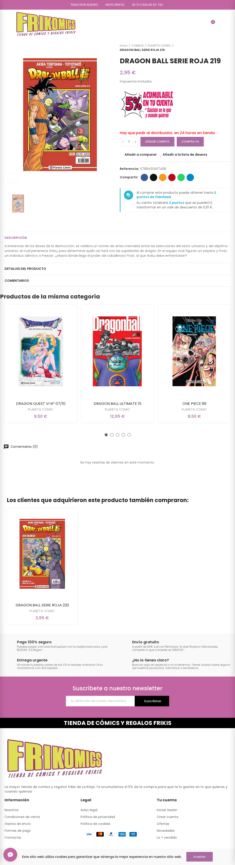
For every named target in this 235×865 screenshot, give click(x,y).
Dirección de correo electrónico (162, 177)
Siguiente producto (227, 47)
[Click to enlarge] (12, 177)
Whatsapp (181, 177)
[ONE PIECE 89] (194, 351)
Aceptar (199, 856)
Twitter (153, 177)
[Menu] (7, 24)
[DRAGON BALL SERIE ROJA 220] (42, 554)
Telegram (190, 177)
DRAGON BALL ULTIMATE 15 (117, 403)
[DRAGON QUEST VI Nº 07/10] (41, 351)
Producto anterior (215, 47)
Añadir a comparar (141, 154)
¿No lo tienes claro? (150, 660)
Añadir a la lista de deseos (185, 154)
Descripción (16, 237)
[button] (83, 5)
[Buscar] (203, 24)
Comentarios (17, 280)
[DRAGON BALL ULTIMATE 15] (117, 351)
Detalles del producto (25, 268)
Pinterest (172, 177)
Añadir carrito (157, 141)
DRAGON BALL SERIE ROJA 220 (42, 605)
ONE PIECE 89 (194, 403)
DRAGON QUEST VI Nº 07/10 (40, 403)
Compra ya (190, 141)
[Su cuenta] (219, 24)
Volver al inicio (221, 47)
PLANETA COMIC (40, 409)
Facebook (144, 177)
